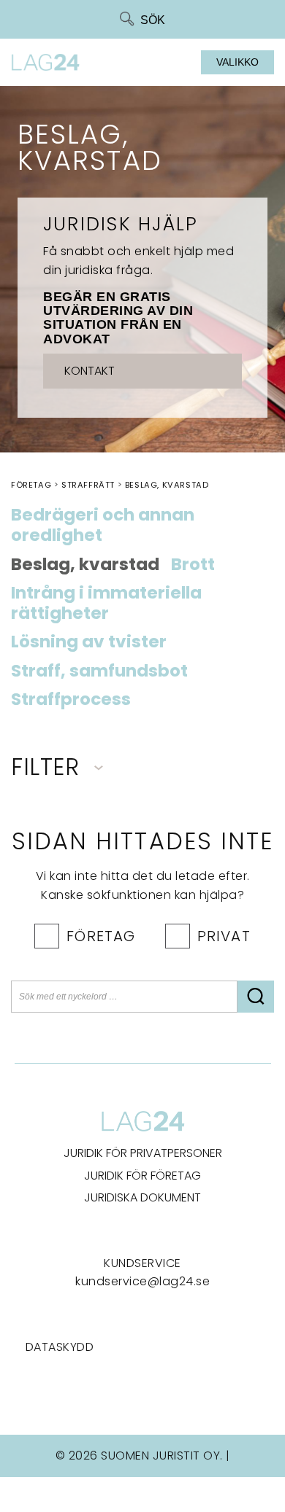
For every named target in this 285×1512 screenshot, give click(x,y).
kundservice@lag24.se (142, 1281)
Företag (100, 936)
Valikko (237, 62)
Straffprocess (71, 700)
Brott (193, 565)
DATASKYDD (60, 1346)
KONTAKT (89, 370)
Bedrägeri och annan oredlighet (102, 525)
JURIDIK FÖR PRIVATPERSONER (143, 1153)
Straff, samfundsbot (99, 671)
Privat (224, 936)
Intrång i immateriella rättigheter (106, 603)
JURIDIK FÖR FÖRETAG (142, 1175)
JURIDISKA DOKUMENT (142, 1197)
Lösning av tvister (89, 642)
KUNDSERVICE (142, 1263)
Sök (152, 20)
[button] (256, 997)
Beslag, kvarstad (85, 565)
